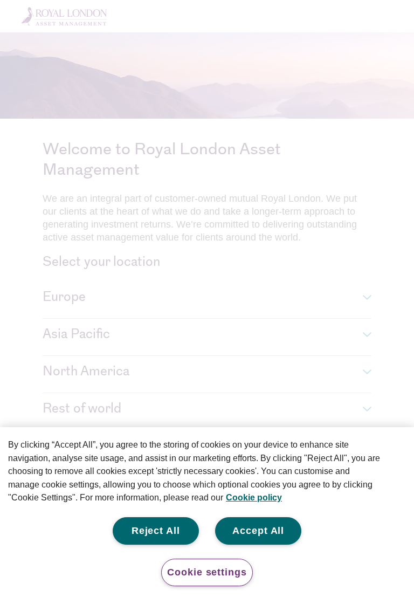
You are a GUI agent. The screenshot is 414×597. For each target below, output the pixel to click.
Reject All (156, 530)
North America (86, 372)
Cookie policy (254, 497)
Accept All (258, 530)
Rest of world (82, 409)
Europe (64, 297)
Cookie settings (207, 572)
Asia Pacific (76, 334)
